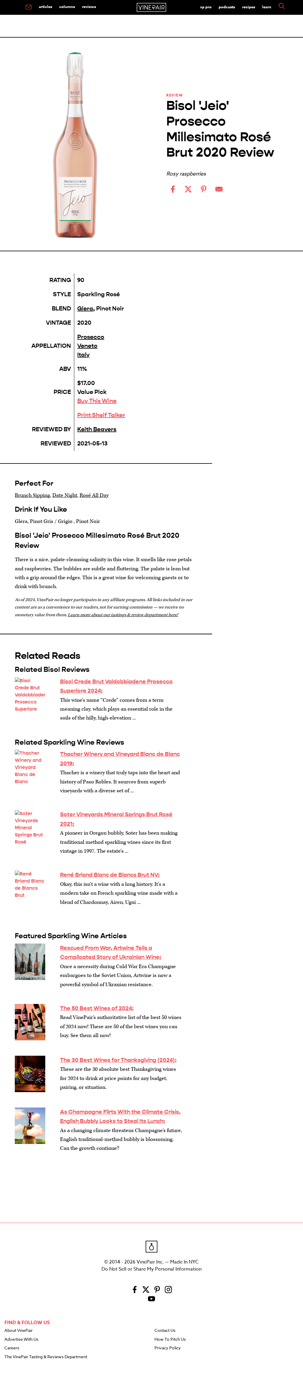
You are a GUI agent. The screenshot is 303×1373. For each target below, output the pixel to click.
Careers (11, 1348)
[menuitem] (28, 7)
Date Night (64, 495)
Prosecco (90, 337)
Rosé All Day (94, 495)
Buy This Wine (97, 401)
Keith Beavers (96, 429)
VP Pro (206, 6)
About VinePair (18, 1330)
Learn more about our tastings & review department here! (123, 615)
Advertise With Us (21, 1339)
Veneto (87, 346)
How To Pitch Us (170, 1339)
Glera (85, 308)
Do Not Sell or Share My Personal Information (151, 1269)
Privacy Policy (167, 1348)
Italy (83, 354)
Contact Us (164, 1330)
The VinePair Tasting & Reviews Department (45, 1357)
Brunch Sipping (32, 495)
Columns (67, 6)
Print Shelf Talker (101, 415)
